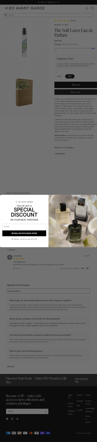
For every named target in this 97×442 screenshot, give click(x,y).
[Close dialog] (93, 199)
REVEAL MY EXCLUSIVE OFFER (24, 233)
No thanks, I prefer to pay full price (24, 239)
